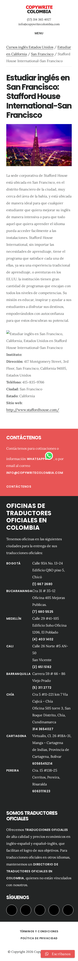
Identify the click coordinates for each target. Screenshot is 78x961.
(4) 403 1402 (43, 639)
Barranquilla (18, 674)
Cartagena (16, 736)
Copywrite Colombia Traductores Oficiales (39, 9)
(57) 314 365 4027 (39, 19)
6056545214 (42, 763)
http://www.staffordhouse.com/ (32, 410)
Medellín (13, 618)
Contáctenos (18, 486)
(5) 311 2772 (42, 687)
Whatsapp (36, 459)
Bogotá (13, 563)
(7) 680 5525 (43, 612)
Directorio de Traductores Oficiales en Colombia (32, 871)
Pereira (12, 770)
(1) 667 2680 (42, 584)
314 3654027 (43, 729)
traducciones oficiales (46, 830)
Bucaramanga (19, 591)
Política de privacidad (39, 938)
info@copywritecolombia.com (39, 24)
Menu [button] (39, 33)
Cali (10, 646)
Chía (10, 694)
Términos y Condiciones (39, 931)
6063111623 (41, 791)
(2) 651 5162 (42, 667)
